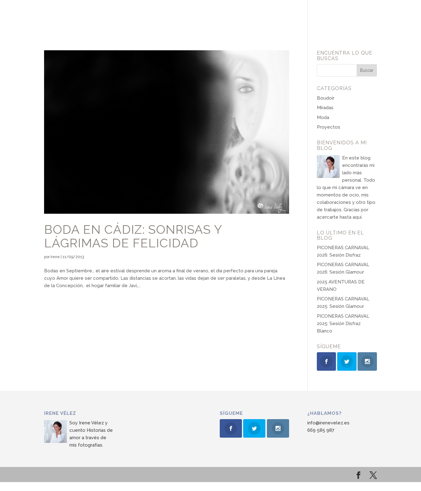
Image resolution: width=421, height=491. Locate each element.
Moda (323, 117)
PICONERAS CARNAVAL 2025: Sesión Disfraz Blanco (343, 323)
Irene (55, 257)
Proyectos (328, 127)
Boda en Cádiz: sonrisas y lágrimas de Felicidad (133, 236)
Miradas (325, 107)
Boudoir (325, 98)
